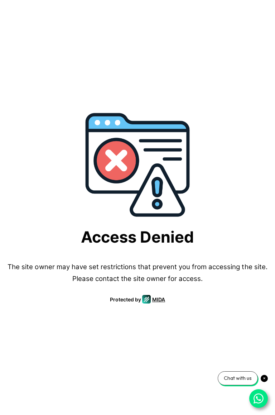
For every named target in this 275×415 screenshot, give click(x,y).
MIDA (158, 299)
